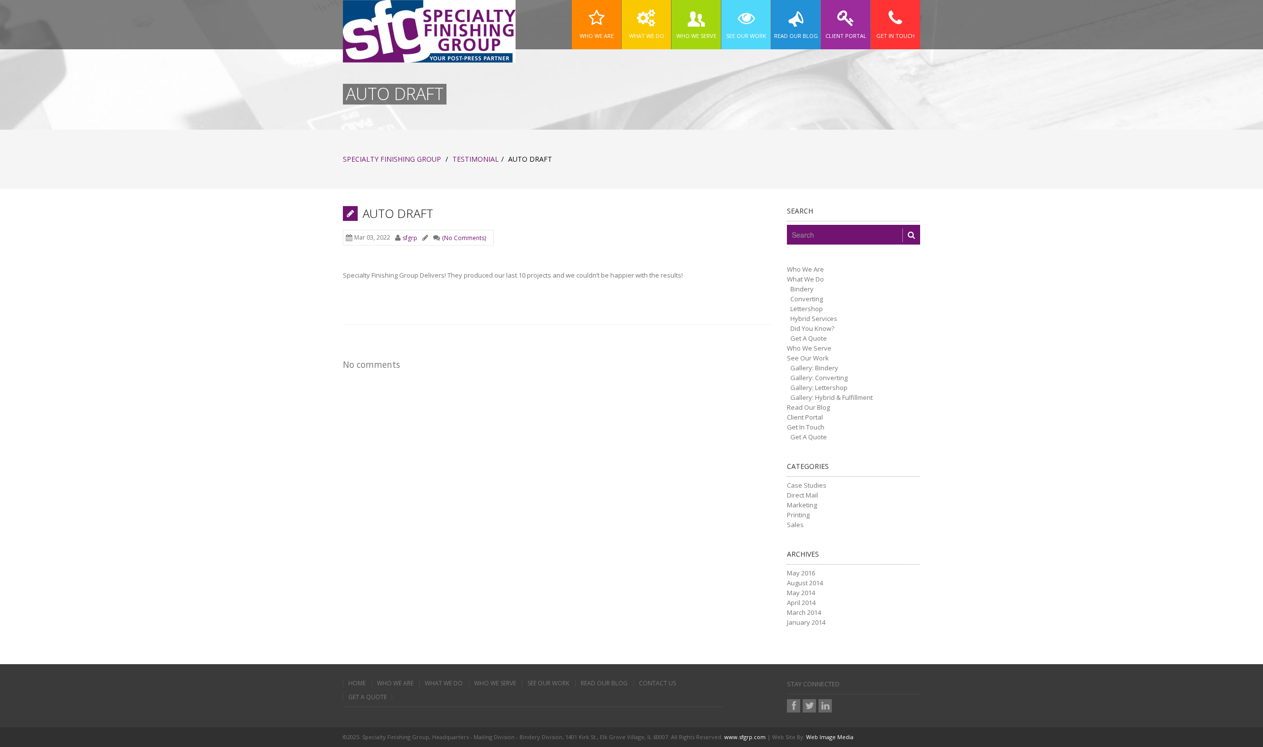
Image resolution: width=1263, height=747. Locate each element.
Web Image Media (830, 737)
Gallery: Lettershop (819, 387)
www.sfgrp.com (745, 737)
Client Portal (805, 417)
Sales (795, 524)
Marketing (802, 504)
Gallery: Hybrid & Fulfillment (831, 397)
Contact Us (657, 683)
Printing (798, 514)
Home (357, 683)
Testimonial (475, 159)
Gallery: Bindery (814, 367)
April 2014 (801, 602)
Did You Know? (812, 328)
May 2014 (801, 592)
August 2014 (805, 582)
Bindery (802, 289)
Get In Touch (805, 427)
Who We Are (805, 269)
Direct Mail (802, 495)
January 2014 (806, 622)
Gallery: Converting (819, 377)
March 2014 (804, 612)
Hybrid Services (813, 318)
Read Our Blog (808, 407)
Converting (806, 298)
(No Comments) (464, 238)
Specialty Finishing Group (392, 159)
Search (800, 210)
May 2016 (801, 573)
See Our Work (808, 358)
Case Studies (806, 485)
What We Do (805, 279)
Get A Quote (808, 338)
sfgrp (410, 238)
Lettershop (806, 308)
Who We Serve (809, 348)
